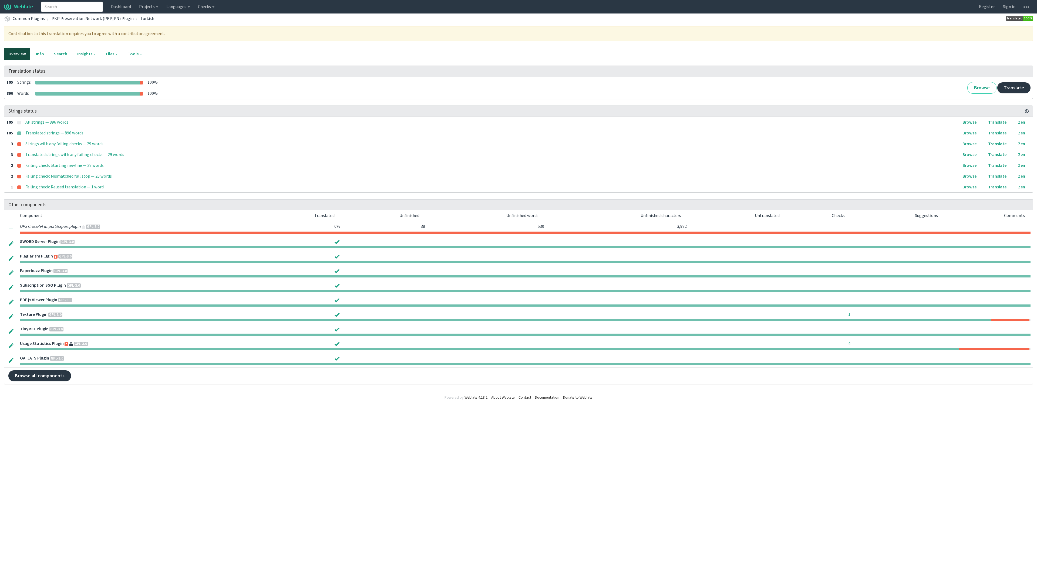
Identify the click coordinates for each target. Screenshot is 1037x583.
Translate (1014, 87)
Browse (982, 87)
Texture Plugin (34, 314)
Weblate (23, 7)
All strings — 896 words (46, 122)
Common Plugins (29, 19)
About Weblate (503, 397)
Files (110, 54)
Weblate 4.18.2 (475, 397)
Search (60, 54)
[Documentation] (1027, 111)
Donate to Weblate (577, 397)
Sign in (1009, 7)
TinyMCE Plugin (34, 329)
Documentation (547, 397)
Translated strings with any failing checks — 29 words (74, 155)
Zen (1021, 122)
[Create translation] (11, 228)
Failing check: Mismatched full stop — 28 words (68, 176)
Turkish (147, 19)
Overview (17, 54)
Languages (176, 7)
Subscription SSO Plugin (43, 285)
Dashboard (121, 7)
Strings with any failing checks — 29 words (64, 144)
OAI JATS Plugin (34, 358)
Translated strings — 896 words (54, 133)
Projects (147, 7)
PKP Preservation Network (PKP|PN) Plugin (93, 19)
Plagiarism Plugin (36, 256)
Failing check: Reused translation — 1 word (64, 187)
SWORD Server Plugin (40, 242)
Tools (133, 54)
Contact (524, 397)
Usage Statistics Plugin (42, 344)
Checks (205, 7)
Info (40, 54)
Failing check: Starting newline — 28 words (64, 165)
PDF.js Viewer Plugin (38, 300)
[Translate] (11, 243)
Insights (85, 54)
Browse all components (40, 375)
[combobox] (72, 7)
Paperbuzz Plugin (36, 271)
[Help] (1026, 6)
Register (987, 7)
